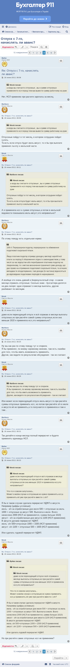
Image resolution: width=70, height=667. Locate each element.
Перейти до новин (33, 19)
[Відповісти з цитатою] (61, 61)
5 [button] (47, 52)
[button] (29, 53)
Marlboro (5, 104)
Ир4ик (4, 58)
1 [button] (33, 52)
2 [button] (36, 52)
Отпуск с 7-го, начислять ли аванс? (18, 40)
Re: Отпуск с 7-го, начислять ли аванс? (20, 72)
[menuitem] (10, 27)
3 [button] (40, 52)
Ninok (4, 153)
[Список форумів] (35, 5)
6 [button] (51, 52)
